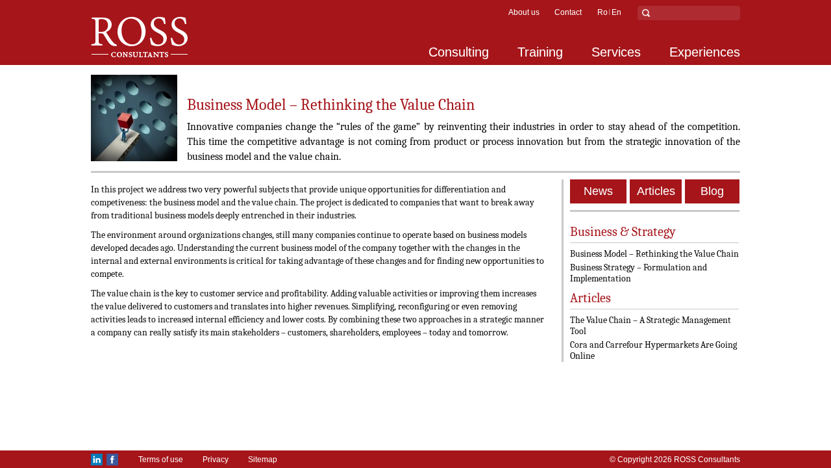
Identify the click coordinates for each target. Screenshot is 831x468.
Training (540, 52)
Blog (712, 191)
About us (524, 12)
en (616, 12)
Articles (656, 191)
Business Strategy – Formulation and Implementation (638, 273)
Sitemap (262, 459)
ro (602, 12)
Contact (568, 12)
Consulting (458, 52)
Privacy (216, 459)
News (598, 191)
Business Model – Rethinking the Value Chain (654, 253)
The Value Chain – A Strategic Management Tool (650, 326)
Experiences (704, 52)
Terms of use (160, 459)
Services (616, 52)
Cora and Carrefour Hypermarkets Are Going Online (653, 350)
